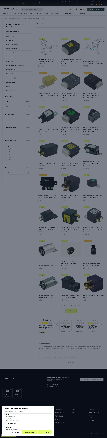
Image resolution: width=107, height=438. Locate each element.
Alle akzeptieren (45, 432)
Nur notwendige (14, 432)
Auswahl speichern (29, 432)
